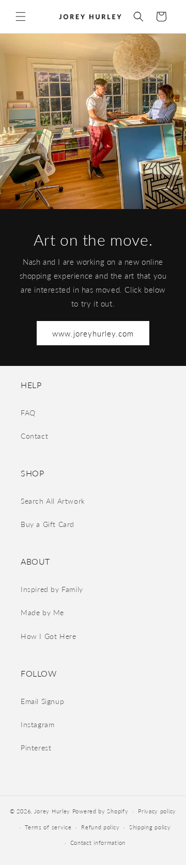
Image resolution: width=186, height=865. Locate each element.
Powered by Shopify (100, 811)
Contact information (98, 842)
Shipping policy (150, 827)
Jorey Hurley (52, 811)
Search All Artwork (53, 500)
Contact (34, 435)
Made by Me (42, 612)
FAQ (28, 412)
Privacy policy (157, 811)
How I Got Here (48, 636)
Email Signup (42, 701)
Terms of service (48, 827)
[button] (20, 16)
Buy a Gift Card (47, 524)
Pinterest (36, 747)
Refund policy (100, 827)
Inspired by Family (52, 589)
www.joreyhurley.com (93, 333)
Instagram (37, 724)
